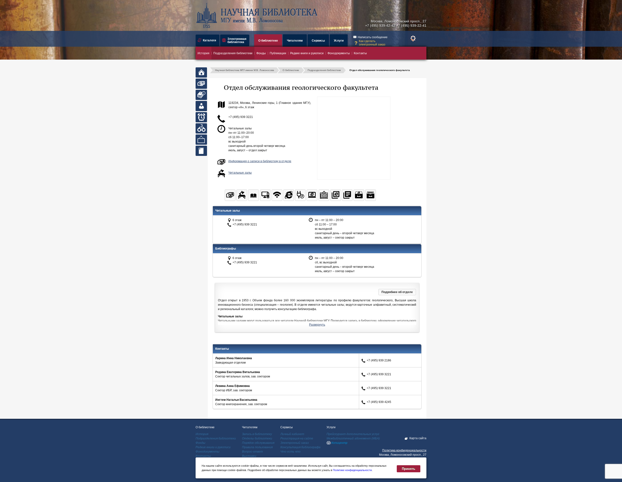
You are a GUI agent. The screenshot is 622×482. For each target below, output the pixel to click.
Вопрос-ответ (252, 451)
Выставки (249, 456)
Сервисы (318, 40)
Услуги (339, 40)
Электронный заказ (294, 443)
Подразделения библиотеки (232, 53)
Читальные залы (240, 172)
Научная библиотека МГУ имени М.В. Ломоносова (244, 70)
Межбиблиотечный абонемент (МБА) (353, 438)
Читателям (295, 40)
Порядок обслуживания (258, 443)
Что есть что (290, 451)
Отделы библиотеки (257, 438)
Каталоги (209, 40)
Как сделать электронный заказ (372, 42)
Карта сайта (417, 438)
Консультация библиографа (300, 447)
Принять (408, 469)
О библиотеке (268, 40)
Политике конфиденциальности (352, 470)
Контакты (360, 53)
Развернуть (317, 324)
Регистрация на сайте (296, 438)
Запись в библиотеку (257, 434)
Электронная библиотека (236, 40)
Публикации (278, 53)
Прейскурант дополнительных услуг (353, 434)
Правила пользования (257, 447)
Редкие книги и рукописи (307, 53)
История (203, 53)
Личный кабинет (292, 434)
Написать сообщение (373, 37)
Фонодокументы (339, 53)
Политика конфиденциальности (404, 450)
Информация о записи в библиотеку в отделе (259, 161)
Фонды (261, 53)
